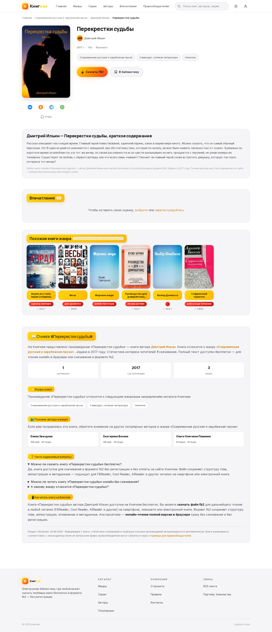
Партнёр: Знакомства (217, 594)
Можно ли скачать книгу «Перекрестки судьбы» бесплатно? (76, 464)
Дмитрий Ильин (99, 17)
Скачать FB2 (95, 72)
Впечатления (128, 6)
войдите (141, 210)
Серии (92, 6)
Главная (61, 6)
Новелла (190, 57)
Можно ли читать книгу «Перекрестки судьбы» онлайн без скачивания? (85, 482)
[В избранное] (51, 282)
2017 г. (81, 47)
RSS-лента (210, 586)
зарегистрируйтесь (169, 210)
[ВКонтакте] (30, 107)
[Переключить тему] (235, 6)
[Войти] (245, 6)
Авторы (108, 6)
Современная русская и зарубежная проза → (98, 238)
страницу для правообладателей (170, 535)
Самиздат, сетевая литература (159, 57)
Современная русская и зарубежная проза (61, 17)
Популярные (106, 610)
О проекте (157, 586)
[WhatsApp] (62, 107)
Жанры (77, 6)
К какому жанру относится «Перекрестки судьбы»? (70, 487)
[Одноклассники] (41, 107)
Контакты (157, 602)
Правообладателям (156, 6)
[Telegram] (51, 107)
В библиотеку (129, 72)
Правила (156, 594)
